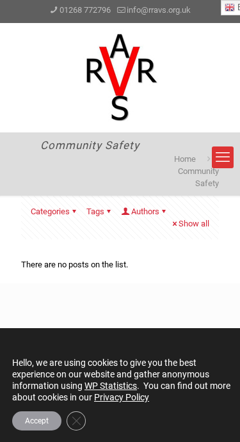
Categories (50, 211)
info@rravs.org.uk (159, 10)
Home (185, 159)
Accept (37, 420)
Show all (194, 223)
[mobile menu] (223, 157)
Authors (145, 211)
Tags (95, 211)
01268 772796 (85, 10)
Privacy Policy (121, 397)
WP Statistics (110, 386)
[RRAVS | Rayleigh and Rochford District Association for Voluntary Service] (120, 77)
